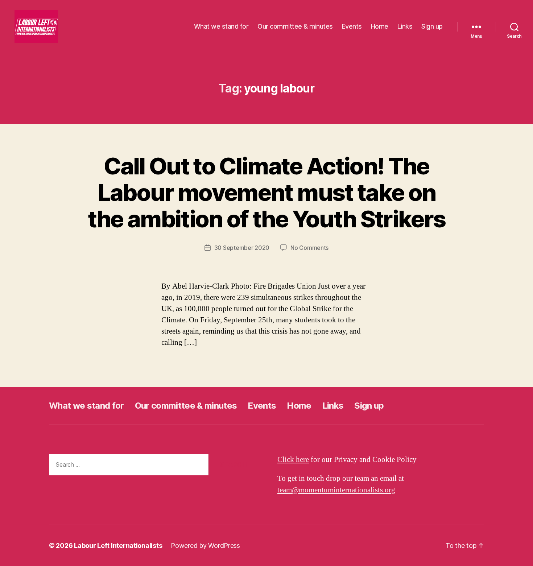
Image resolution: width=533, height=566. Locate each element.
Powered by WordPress (205, 545)
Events (352, 26)
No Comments (309, 247)
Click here (293, 459)
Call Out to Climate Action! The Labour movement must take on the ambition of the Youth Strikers (267, 192)
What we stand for (221, 26)
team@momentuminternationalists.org (336, 490)
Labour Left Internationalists (118, 545)
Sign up (432, 26)
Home (379, 26)
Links (405, 26)
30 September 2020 (241, 247)
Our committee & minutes (295, 26)
